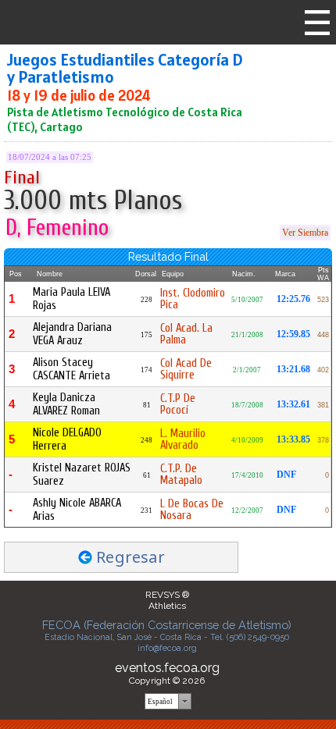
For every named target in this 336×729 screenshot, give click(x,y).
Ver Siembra (305, 232)
